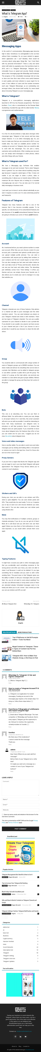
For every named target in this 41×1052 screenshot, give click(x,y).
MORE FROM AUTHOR (25, 632)
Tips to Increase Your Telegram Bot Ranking (14, 883)
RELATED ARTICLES (9, 632)
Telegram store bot (9, 958)
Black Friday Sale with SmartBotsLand (13, 891)
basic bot (6, 933)
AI (3, 930)
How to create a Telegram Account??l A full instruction (24, 689)
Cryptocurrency (7, 938)
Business (4, 642)
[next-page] (6, 665)
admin (13, 894)
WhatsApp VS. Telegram (31, 604)
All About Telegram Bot (9, 604)
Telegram (13, 10)
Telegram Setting (8, 956)
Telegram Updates (8, 961)
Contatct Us (26, 1046)
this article (8, 436)
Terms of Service (13, 822)
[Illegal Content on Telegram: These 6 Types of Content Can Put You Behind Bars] (6, 649)
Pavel (9, 105)
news (4, 944)
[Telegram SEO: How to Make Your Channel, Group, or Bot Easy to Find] (6, 658)
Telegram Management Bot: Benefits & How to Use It (17, 874)
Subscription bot (6, 905)
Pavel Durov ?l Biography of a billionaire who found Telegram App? (24, 709)
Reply (10, 683)
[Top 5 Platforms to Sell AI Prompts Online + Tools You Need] (6, 639)
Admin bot (5, 877)
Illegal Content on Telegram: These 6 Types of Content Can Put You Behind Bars (25, 649)
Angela (6, 16)
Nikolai (37, 108)
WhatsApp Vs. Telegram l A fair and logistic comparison (22, 675)
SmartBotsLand (30, 1049)
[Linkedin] (20, 1037)
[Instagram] (15, 1037)
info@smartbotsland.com (24, 1031)
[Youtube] (25, 1037)
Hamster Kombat (8, 941)
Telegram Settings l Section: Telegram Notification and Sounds (20, 911)
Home (3, 7)
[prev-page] (3, 665)
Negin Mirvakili (13, 877)
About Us (14, 1046)
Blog (20, 1046)
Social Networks (11, 7)
